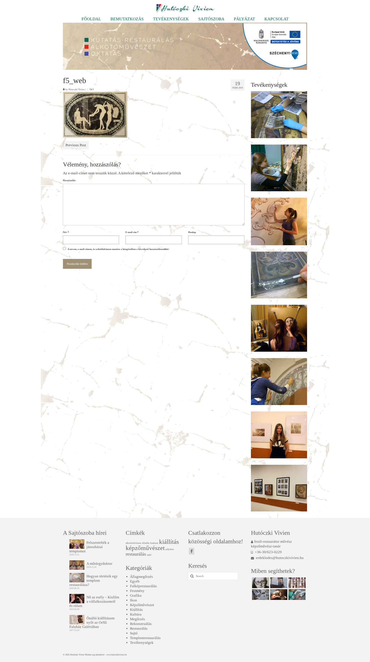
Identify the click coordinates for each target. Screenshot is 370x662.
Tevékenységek (142, 643)
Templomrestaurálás (145, 638)
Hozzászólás (69, 180)
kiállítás (169, 541)
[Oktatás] (260, 594)
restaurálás (136, 554)
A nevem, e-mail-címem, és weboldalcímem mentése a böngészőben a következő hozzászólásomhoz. (118, 249)
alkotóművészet (133, 543)
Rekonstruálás (141, 624)
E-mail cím (132, 232)
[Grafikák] (296, 582)
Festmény (137, 591)
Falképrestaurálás (143, 586)
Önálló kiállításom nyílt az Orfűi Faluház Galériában (92, 622)
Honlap (192, 232)
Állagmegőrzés (141, 577)
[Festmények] (278, 582)
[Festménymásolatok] (278, 594)
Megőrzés (137, 619)
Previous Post (76, 145)
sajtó (149, 555)
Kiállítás (136, 610)
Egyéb (135, 581)
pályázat (170, 549)
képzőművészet (145, 547)
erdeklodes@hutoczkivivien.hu (279, 558)
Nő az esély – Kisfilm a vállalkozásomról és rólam (94, 601)
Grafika (136, 595)
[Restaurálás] (296, 594)
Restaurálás (139, 628)
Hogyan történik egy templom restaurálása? (93, 580)
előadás (145, 543)
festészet (154, 543)
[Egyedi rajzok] (260, 582)
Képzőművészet (142, 605)
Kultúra (136, 614)
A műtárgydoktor (99, 564)
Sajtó (134, 633)
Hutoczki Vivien (77, 89)
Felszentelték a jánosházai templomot (89, 547)
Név (66, 232)
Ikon (133, 600)
